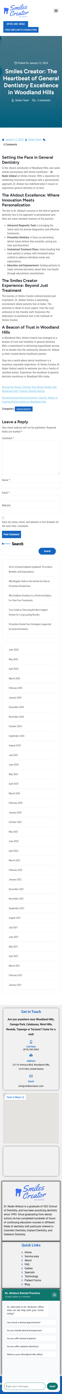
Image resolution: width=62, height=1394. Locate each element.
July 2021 (13, 927)
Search (17, 543)
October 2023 (15, 822)
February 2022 (15, 870)
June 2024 (14, 764)
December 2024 (16, 707)
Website (6, 505)
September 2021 (16, 908)
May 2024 (13, 774)
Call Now (31, 1046)
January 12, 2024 (14, 139)
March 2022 (14, 860)
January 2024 (15, 812)
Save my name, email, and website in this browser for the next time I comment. (30, 524)
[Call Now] (31, 1041)
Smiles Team (35, 139)
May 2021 (13, 946)
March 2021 (14, 965)
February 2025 (15, 688)
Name (6, 480)
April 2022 (13, 850)
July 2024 (13, 755)
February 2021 (15, 975)
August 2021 (15, 917)
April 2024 (13, 783)
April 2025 (13, 668)
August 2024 (15, 745)
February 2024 (15, 802)
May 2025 (13, 659)
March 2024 (14, 793)
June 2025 (14, 649)
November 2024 (16, 716)
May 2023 (13, 831)
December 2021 (16, 889)
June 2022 (14, 841)
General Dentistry (24, 409)
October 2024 (15, 726)
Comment (8, 438)
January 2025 (15, 697)
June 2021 (14, 936)
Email (6, 492)
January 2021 (15, 984)
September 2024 (16, 735)
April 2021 (13, 956)
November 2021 (16, 898)
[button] (56, 10)
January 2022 (15, 879)
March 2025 (14, 678)
